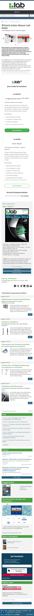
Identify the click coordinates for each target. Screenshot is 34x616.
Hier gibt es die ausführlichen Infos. (11, 533)
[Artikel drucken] (30, 286)
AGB (30, 610)
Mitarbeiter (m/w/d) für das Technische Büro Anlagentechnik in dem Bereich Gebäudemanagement (15, 469)
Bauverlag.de (29, 614)
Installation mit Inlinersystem (12, 386)
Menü (18, 12)
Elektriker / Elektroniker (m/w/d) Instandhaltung (16, 459)
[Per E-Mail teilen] (27, 286)
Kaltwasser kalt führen (10, 322)
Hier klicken (19, 571)
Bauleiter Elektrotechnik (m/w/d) (12, 453)
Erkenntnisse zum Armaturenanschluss (16, 344)
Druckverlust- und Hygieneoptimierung (15, 365)
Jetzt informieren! (6, 578)
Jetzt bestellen (17, 130)
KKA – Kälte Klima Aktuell (12, 547)
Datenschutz (10, 612)
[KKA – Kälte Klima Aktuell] (5, 548)
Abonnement (17, 269)
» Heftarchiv (22, 488)
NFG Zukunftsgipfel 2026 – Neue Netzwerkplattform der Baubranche (13, 418)
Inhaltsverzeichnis (17, 272)
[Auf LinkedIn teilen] (24, 286)
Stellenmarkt (11, 610)
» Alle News (5, 445)
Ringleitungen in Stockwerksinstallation (16, 299)
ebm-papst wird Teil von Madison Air (15, 422)
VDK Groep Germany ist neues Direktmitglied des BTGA (13, 436)
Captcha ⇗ (22, 572)
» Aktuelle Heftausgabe (25, 486)
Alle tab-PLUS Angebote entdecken (17, 192)
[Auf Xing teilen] (21, 286)
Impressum (18, 612)
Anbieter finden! (17, 603)
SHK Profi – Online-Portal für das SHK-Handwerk (14, 542)
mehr (30, 314)
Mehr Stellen (17, 477)
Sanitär (6, 21)
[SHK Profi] (5, 542)
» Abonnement (23, 489)
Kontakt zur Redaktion (22, 610)
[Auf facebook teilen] (15, 286)
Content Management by (7, 614)
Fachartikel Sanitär (15, 21)
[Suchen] (32, 15)
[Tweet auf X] (18, 286)
